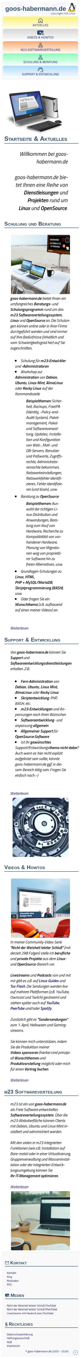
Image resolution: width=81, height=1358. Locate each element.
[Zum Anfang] (75, 1352)
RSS (9, 1284)
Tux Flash (17, 986)
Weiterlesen (19, 628)
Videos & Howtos (40, 37)
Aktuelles (40, 25)
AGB (9, 1342)
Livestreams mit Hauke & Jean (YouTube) (30, 1313)
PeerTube (17, 1008)
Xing (9, 1277)
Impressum (13, 1346)
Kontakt (11, 1273)
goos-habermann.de (39, 1351)
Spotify (45, 1008)
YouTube (52, 1003)
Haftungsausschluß (18, 1338)
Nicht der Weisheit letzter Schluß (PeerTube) (32, 1309)
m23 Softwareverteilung (40, 49)
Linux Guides (49, 981)
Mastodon (13, 1281)
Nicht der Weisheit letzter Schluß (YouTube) (31, 1306)
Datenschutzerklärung (20, 1334)
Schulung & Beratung (40, 62)
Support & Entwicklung (40, 74)
